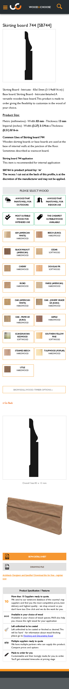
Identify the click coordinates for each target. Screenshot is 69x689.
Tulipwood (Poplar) (54, 352)
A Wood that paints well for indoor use (54, 201)
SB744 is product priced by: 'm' (22, 170)
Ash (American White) (22, 235)
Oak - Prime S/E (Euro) (22, 320)
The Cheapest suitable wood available (54, 219)
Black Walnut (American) (22, 252)
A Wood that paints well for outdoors (22, 201)
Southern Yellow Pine (54, 336)
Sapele (54, 318)
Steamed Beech (22, 352)
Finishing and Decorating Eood (38, 635)
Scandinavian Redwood (22, 336)
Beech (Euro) (54, 234)
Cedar (54, 251)
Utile (22, 369)
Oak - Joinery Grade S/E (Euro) (54, 303)
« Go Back (8, 403)
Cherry (22, 268)
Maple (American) (54, 285)
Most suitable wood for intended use (22, 219)
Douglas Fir (54, 268)
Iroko (22, 285)
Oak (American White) (22, 303)
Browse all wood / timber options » (33, 389)
